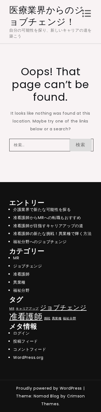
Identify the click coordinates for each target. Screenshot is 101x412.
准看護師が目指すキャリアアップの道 (48, 226)
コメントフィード (29, 349)
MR (16, 258)
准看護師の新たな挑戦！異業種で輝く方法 (52, 233)
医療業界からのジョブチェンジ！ (46, 16)
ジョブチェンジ (27, 266)
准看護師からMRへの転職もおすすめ (47, 217)
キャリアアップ (27, 309)
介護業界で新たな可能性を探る (42, 209)
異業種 (19, 282)
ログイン (21, 333)
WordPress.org (28, 357)
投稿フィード (25, 341)
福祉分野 (21, 290)
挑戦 (47, 318)
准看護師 (21, 274)
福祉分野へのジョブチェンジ (40, 241)
